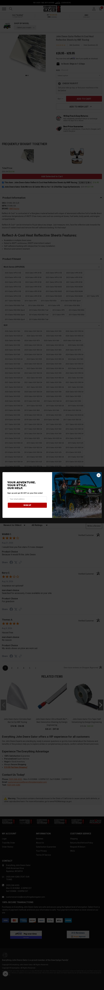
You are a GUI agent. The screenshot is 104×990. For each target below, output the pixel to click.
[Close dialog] (98, 475)
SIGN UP (27, 505)
